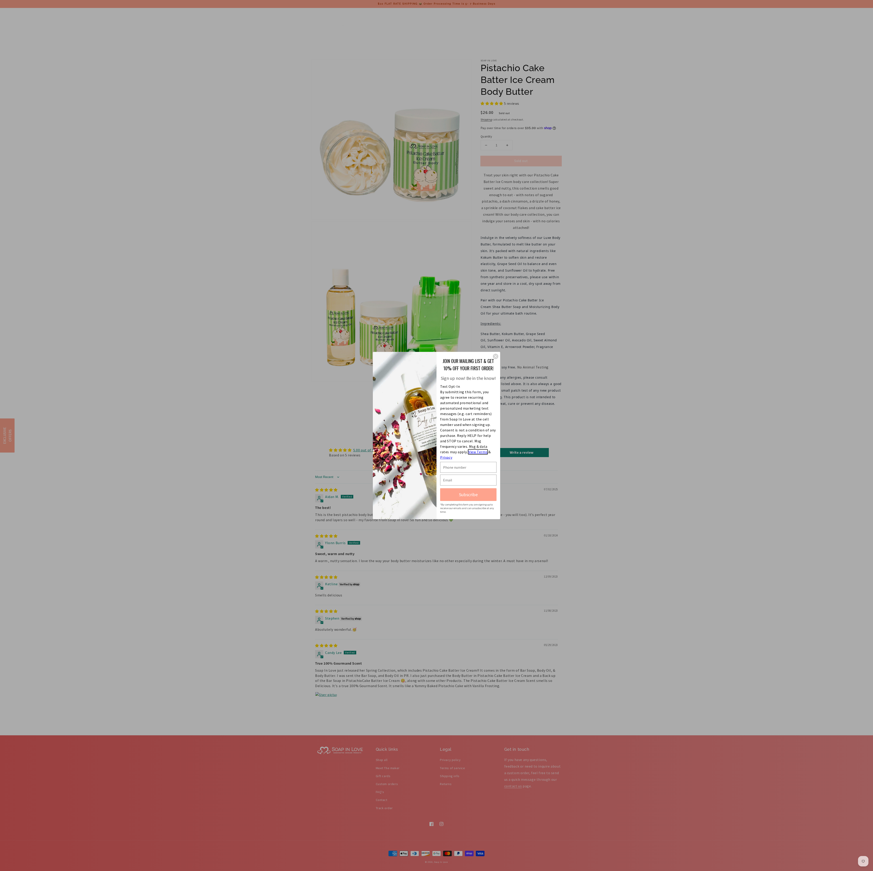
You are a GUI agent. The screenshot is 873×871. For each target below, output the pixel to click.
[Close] (495, 356)
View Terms (477, 452)
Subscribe (468, 494)
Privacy (446, 457)
